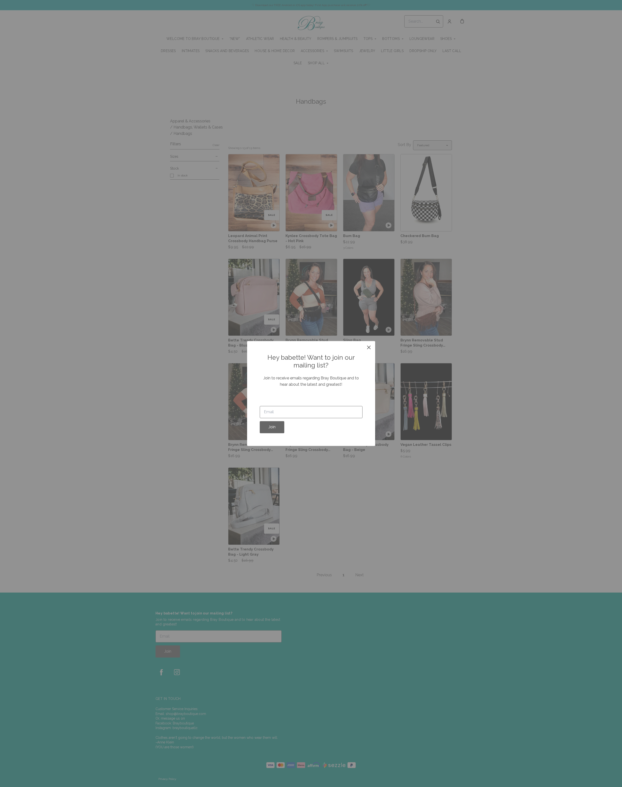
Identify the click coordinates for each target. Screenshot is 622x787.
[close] (368, 347)
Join (272, 427)
